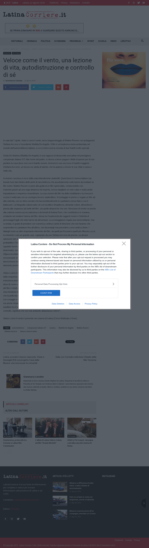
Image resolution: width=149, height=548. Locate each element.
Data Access (74, 304)
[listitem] (74, 284)
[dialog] (74, 274)
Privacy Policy (91, 304)
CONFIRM (46, 293)
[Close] (125, 244)
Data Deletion (58, 304)
